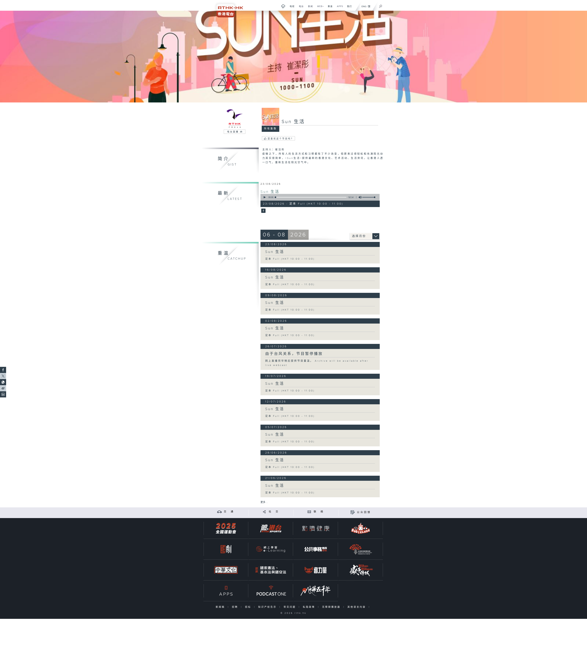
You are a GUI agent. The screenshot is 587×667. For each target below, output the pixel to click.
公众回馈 (364, 512)
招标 (249, 607)
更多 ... (264, 502)
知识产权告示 (268, 607)
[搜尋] (380, 5)
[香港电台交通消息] (219, 511)
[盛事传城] (360, 569)
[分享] (264, 511)
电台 (300, 8)
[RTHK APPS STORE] (226, 590)
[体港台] (270, 528)
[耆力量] (315, 569)
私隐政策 (309, 607)
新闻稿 (221, 607)
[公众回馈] (352, 512)
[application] (318, 197)
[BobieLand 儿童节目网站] (360, 528)
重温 (329, 8)
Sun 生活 (269, 192)
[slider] (369, 197)
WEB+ (319, 8)
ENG (364, 6)
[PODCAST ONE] (270, 590)
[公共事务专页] (315, 549)
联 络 (319, 511)
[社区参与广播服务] (360, 549)
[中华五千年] (315, 590)
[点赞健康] (315, 528)
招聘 (235, 607)
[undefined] (283, 6)
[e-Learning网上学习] (270, 549)
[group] (359, 197)
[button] (264, 197)
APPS (339, 8)
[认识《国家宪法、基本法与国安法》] (270, 569)
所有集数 (270, 128)
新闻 (309, 8)
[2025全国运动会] (226, 528)
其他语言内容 (357, 607)
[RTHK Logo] (228, 8)
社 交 (274, 511)
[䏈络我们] (309, 511)
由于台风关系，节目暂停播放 (294, 354)
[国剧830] (226, 549)
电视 (291, 8)
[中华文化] (226, 569)
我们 (348, 8)
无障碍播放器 (332, 607)
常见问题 (290, 607)
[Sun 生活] (263, 211)
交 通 (229, 511)
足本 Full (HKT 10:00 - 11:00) (290, 259)
